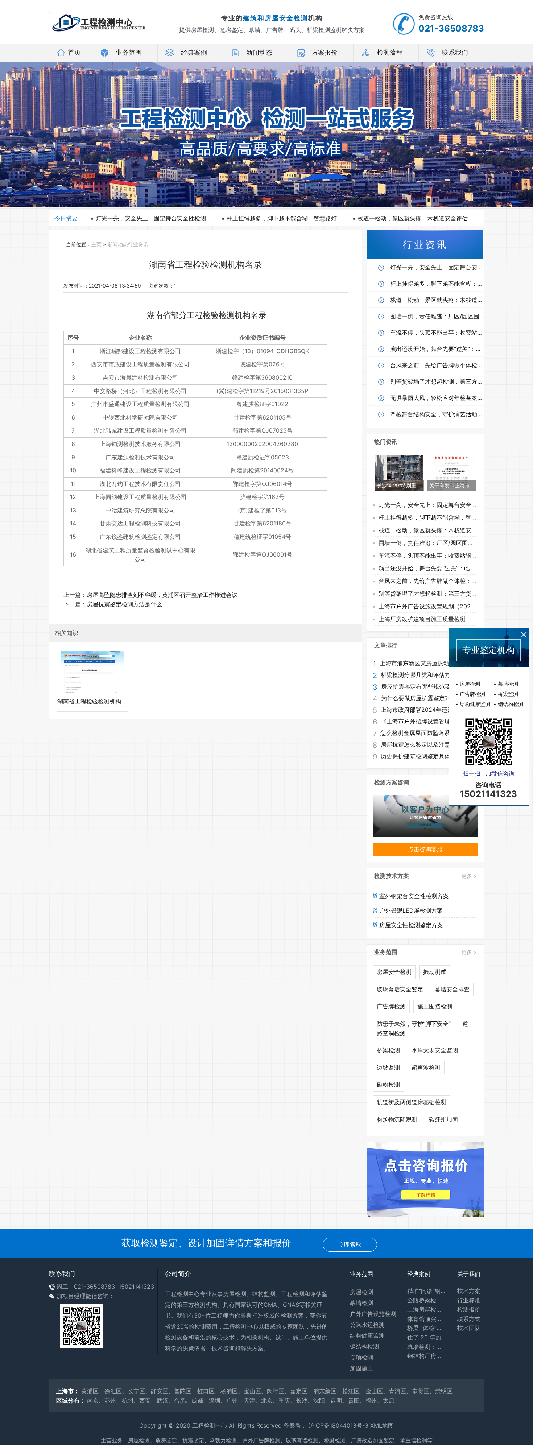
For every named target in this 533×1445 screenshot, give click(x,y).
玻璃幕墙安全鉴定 (400, 989)
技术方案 (468, 1291)
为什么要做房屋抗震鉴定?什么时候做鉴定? (428, 698)
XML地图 (382, 1425)
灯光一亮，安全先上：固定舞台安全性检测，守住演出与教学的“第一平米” (191, 218)
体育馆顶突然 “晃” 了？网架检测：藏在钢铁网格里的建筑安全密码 (426, 1318)
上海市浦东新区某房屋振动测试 (420, 663)
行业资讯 (138, 244)
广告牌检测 (391, 1006)
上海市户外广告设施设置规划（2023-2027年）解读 (446, 606)
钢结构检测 (364, 1346)
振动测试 (434, 971)
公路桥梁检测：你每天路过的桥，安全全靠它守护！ (426, 1300)
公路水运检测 (367, 1324)
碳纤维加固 (443, 1119)
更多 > (469, 876)
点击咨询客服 (425, 849)
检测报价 (468, 1309)
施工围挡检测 (434, 1006)
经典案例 (194, 52)
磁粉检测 (388, 1084)
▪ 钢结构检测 (508, 704)
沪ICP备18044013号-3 (338, 1425)
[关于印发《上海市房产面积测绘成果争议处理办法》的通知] (451, 472)
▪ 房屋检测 (467, 684)
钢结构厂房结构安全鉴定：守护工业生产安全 (426, 1355)
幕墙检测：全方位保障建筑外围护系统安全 (426, 1346)
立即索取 (349, 1244)
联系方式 (468, 1318)
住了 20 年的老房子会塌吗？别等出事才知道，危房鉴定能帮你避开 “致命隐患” (426, 1337)
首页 (74, 52)
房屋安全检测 (394, 971)
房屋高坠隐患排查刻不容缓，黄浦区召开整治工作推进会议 (162, 594)
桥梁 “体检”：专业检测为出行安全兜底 (426, 1328)
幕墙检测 (361, 1302)
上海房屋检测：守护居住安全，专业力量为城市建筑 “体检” (426, 1309)
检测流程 (390, 52)
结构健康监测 (367, 1335)
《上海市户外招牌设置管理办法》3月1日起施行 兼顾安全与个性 (428, 721)
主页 (96, 244)
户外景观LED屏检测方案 (410, 910)
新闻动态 (259, 52)
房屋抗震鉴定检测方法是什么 (124, 604)
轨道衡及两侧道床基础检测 (411, 1102)
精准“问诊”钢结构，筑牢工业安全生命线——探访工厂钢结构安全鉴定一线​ (426, 1291)
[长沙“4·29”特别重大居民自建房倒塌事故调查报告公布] (399, 472)
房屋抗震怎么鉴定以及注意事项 (421, 744)
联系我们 (455, 52)
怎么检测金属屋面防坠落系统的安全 (426, 733)
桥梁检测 (388, 1050)
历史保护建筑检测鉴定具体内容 (421, 756)
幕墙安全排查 (452, 989)
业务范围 (129, 52)
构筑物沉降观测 (397, 1119)
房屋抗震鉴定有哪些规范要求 (418, 686)
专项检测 (361, 1357)
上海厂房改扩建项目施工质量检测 (422, 619)
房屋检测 (361, 1292)
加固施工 (361, 1368)
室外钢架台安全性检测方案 (413, 896)
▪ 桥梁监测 (505, 694)
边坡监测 (388, 1067)
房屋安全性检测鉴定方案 (410, 925)
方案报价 (324, 52)
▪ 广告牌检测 (470, 694)
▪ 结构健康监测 (472, 704)
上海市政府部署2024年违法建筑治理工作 (428, 709)
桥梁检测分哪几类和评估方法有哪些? (428, 675)
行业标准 (468, 1300)
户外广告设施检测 (373, 1313)
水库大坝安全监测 (435, 1050)
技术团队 (468, 1328)
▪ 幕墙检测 (505, 684)
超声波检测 (426, 1067)
